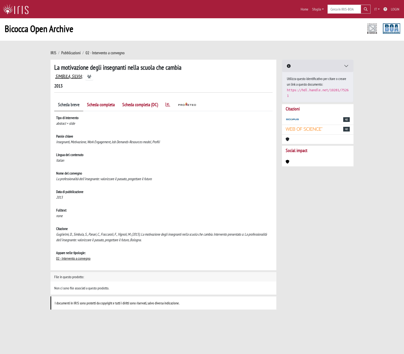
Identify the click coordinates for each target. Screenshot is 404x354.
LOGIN (395, 9)
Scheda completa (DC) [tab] (140, 105)
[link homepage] (17, 9)
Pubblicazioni (71, 52)
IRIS (53, 52)
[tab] (168, 105)
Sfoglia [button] (316, 9)
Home (304, 9)
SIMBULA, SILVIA (68, 76)
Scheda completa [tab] (101, 105)
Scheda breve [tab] (68, 105)
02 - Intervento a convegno (105, 52)
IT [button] (375, 9)
